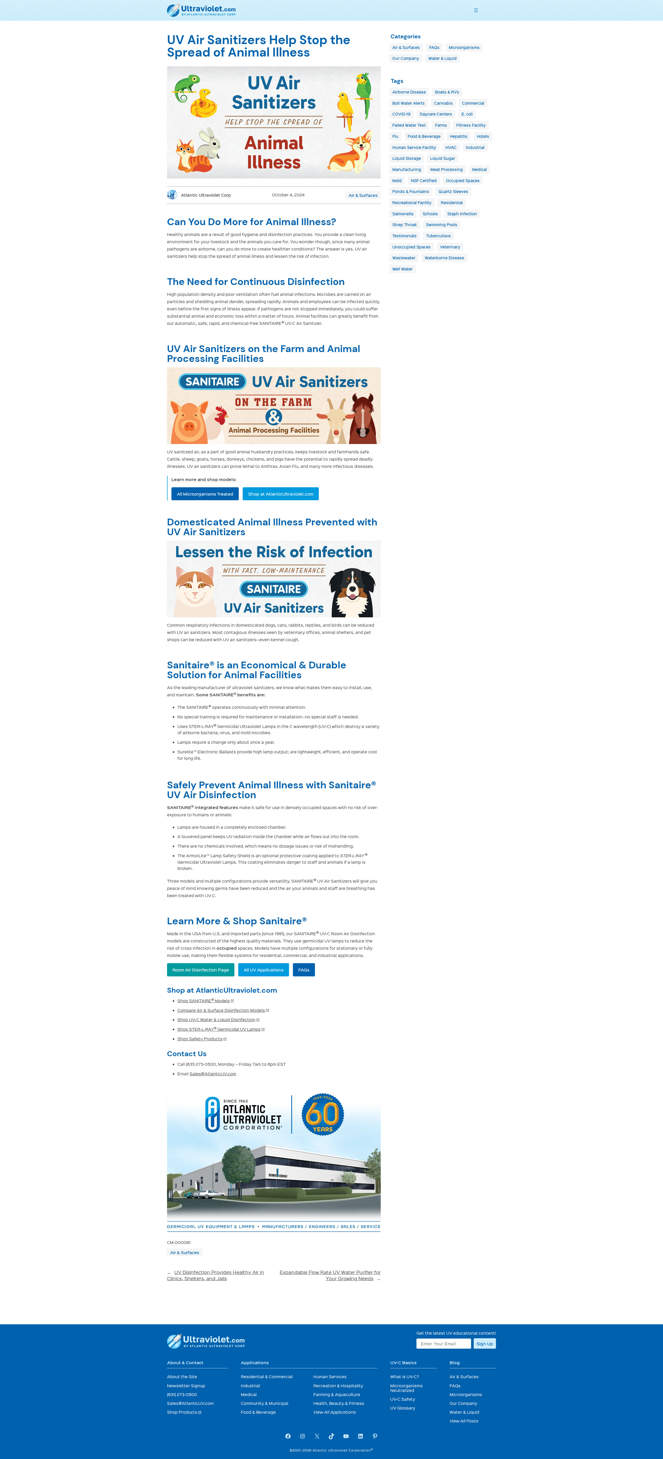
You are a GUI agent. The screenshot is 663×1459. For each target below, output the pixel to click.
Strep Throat (404, 224)
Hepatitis (458, 136)
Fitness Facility (471, 125)
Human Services (330, 1376)
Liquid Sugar (442, 158)
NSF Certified (424, 180)
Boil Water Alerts (408, 103)
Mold (397, 180)
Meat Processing (446, 169)
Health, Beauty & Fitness (338, 1403)
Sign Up (485, 1343)
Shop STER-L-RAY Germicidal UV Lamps (221, 1029)
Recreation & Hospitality (338, 1385)
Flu (395, 136)
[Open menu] (476, 10)
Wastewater (403, 257)
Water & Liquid (442, 58)
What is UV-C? (404, 1376)
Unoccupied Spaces (411, 246)
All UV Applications (264, 969)
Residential (452, 202)
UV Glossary (402, 1408)
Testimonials (404, 235)
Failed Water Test (409, 125)
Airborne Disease (409, 92)
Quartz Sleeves (453, 191)
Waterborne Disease (444, 257)
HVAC (451, 147)
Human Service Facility (414, 147)
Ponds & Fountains (410, 191)
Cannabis (443, 103)
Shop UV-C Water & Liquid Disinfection (218, 1019)
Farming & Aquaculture (336, 1394)
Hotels (483, 136)
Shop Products (184, 1412)
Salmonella (402, 213)
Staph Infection (462, 213)
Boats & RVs (447, 92)
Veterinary (450, 246)
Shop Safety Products (202, 1038)
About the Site (182, 1376)
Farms (441, 125)
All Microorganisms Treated (205, 494)
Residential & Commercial (267, 1376)
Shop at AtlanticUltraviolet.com (280, 494)
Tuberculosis (438, 235)
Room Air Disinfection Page (200, 969)
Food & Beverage (424, 136)
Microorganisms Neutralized (406, 1388)
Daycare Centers (436, 114)
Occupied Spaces (463, 180)
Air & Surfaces (363, 195)
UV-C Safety (402, 1399)
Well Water (402, 268)
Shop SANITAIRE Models (205, 1000)
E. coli (467, 114)
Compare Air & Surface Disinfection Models (223, 1010)
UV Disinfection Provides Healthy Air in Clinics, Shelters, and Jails (215, 1275)
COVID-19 (401, 114)
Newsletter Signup (186, 1385)
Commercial (473, 103)
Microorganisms (464, 47)
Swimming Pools (441, 224)
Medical (479, 169)
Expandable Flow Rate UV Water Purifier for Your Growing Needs (330, 1275)
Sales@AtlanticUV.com (213, 1073)
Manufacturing (406, 169)
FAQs (303, 969)
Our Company (405, 58)
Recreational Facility (411, 202)
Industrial (475, 147)
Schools (430, 213)
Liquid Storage (406, 158)
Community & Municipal (264, 1403)
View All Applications (334, 1412)
